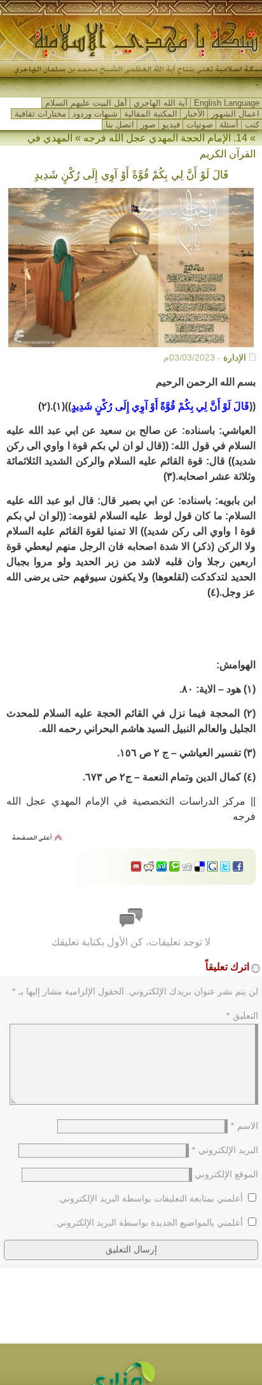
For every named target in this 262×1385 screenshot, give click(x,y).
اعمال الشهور (235, 113)
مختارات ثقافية (40, 113)
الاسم (244, 1126)
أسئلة (228, 124)
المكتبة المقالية (150, 113)
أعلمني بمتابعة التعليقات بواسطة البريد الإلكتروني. (150, 1198)
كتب (252, 124)
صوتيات (199, 124)
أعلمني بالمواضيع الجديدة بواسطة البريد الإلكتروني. (148, 1223)
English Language (226, 103)
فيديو (171, 124)
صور (148, 124)
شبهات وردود (95, 113)
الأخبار (194, 113)
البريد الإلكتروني (224, 1150)
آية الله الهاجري (161, 103)
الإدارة (234, 357)
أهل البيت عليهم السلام (86, 103)
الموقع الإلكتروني (226, 1174)
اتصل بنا (120, 124)
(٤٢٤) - (244, 85)
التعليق (242, 1016)
